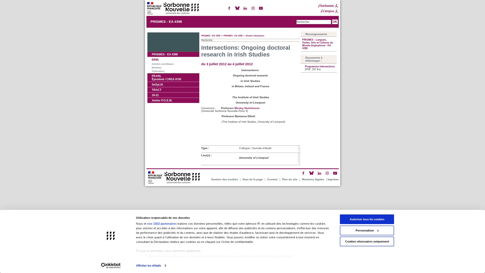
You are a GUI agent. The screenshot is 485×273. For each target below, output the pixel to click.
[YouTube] (261, 9)
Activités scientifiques (163, 64)
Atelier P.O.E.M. (162, 100)
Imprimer (333, 179)
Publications (158, 71)
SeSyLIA (157, 84)
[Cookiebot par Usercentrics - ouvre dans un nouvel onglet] (111, 265)
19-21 (155, 95)
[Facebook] (229, 9)
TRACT (156, 89)
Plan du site (289, 179)
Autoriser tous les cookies (367, 219)
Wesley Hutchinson (247, 108)
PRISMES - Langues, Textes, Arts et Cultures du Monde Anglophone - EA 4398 (317, 44)
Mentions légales (313, 179)
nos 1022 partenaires (162, 223)
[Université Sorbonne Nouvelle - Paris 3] (172, 8)
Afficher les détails (148, 265)
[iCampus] (328, 11)
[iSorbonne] (328, 6)
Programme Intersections (320, 66)
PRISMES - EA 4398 (166, 22)
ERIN (155, 59)
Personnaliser (365, 230)
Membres (156, 67)
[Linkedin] (245, 9)
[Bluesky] (237, 9)
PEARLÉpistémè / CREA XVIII (166, 77)
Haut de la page (252, 179)
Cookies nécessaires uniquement (367, 241)
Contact (272, 179)
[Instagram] (253, 9)
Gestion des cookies (224, 179)
